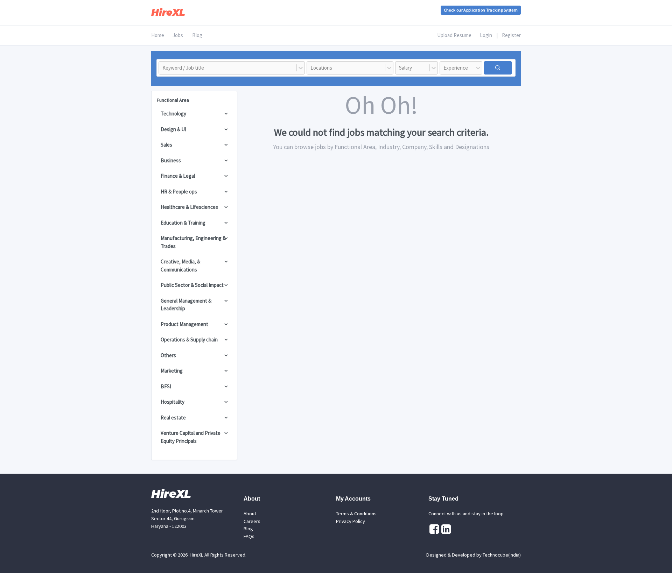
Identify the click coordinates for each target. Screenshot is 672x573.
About (250, 513)
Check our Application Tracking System (481, 10)
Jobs (178, 35)
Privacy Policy (350, 521)
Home (157, 35)
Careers (252, 521)
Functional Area (173, 100)
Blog (197, 35)
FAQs (249, 536)
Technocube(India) (502, 555)
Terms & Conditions (356, 513)
